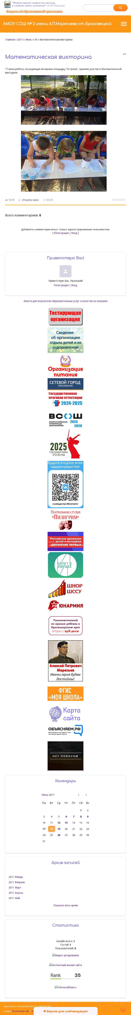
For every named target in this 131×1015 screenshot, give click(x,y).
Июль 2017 (48, 794)
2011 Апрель (16, 892)
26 (58, 835)
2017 (20, 39)
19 (58, 828)
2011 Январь (16, 876)
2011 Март (15, 887)
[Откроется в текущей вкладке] (34, 13)
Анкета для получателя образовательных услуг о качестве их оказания (65, 301)
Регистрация (61, 233)
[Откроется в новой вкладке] (65, 389)
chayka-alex (30, 200)
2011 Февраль (17, 882)
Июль (28, 39)
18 (35, 39)
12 (58, 822)
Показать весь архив (65, 905)
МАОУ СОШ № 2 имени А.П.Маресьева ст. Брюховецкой (57, 24)
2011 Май (14, 898)
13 (66, 822)
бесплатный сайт (20, 1011)
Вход (74, 233)
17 (44, 828)
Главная (10, 39)
